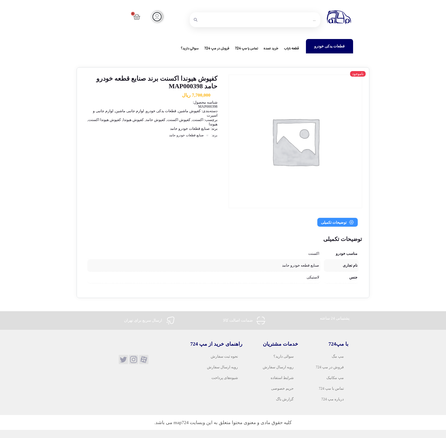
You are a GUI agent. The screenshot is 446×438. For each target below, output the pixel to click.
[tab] (337, 222)
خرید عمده (271, 48)
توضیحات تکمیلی (334, 222)
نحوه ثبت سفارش (224, 356)
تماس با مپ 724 (246, 48)
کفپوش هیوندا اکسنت (104, 120)
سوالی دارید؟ (190, 48)
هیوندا (213, 124)
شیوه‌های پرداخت (224, 378)
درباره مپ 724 (332, 399)
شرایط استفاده (282, 378)
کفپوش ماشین (189, 111)
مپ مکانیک (335, 378)
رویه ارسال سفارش (278, 367)
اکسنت (197, 120)
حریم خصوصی (282, 388)
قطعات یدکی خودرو (161, 111)
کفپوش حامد (155, 120)
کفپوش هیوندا (133, 120)
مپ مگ (338, 356)
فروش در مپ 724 (216, 48)
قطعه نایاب (291, 48)
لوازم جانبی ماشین (129, 111)
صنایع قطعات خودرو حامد (190, 129)
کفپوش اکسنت (178, 120)
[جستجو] (195, 19)
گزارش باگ (285, 399)
